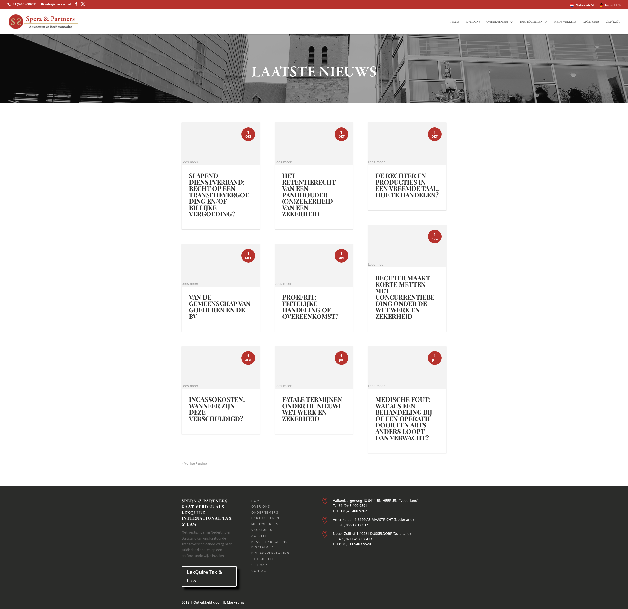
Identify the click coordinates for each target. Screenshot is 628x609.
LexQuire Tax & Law (204, 576)
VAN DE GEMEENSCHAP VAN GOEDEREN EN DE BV (219, 306)
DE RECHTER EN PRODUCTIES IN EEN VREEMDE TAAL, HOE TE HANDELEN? (407, 185)
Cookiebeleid (264, 559)
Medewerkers (565, 21)
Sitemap (259, 565)
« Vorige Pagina (194, 463)
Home (454, 21)
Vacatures (590, 21)
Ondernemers (497, 21)
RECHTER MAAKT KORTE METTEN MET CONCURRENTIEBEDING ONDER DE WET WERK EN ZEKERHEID (404, 297)
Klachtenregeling (269, 541)
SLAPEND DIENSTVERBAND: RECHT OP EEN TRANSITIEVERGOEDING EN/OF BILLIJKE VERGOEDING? (219, 194)
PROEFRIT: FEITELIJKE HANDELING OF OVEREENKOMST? (310, 306)
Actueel (259, 535)
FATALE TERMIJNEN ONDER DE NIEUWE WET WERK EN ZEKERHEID (312, 409)
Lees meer (190, 162)
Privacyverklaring (270, 553)
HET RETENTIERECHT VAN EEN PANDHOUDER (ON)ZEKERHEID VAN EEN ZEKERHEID (309, 194)
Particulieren (531, 21)
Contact (613, 21)
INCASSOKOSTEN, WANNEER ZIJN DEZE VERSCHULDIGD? (217, 409)
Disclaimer (262, 547)
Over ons (473, 21)
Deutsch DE (613, 5)
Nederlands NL (585, 5)
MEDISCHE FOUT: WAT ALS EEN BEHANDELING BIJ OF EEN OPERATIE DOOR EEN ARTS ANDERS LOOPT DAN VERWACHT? (403, 418)
